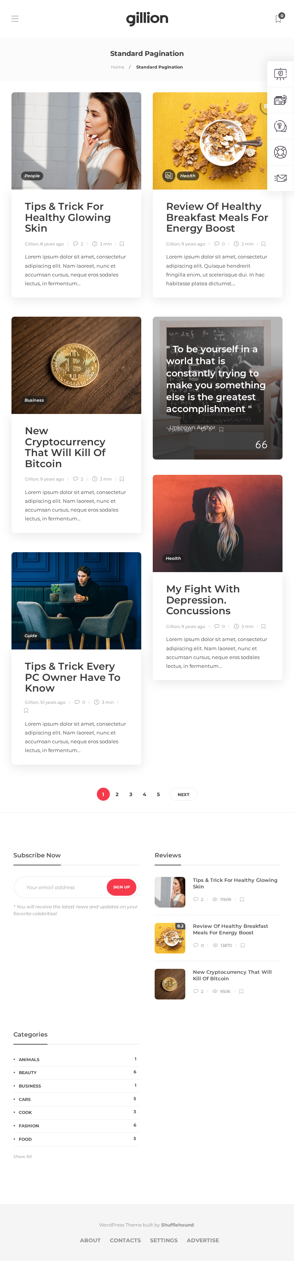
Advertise (203, 1240)
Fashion (77, 1125)
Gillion (31, 244)
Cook (77, 1112)
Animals (77, 1059)
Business (34, 400)
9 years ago (193, 244)
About (90, 1240)
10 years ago (52, 702)
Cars (77, 1099)
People (32, 175)
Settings (164, 1240)
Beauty (77, 1072)
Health (188, 175)
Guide (30, 635)
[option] (218, 942)
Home (117, 67)
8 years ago (52, 244)
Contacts (125, 1240)
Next (183, 794)
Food (77, 1139)
